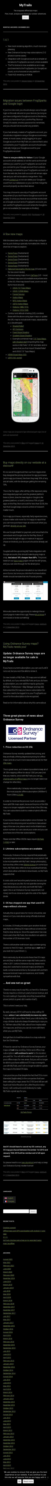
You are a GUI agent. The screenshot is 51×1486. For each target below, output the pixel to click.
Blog (23, 443)
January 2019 (8, 1288)
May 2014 (6, 1386)
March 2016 (7, 1339)
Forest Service (18, 294)
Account (24, 215)
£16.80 (20, 795)
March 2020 (7, 1272)
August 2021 (8, 1259)
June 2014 (7, 1383)
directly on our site (18, 526)
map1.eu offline (8, 1243)
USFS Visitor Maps (20, 304)
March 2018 (7, 1301)
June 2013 (7, 1421)
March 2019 (7, 1285)
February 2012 (8, 1468)
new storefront (27, 1162)
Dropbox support (9, 1228)
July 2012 (6, 1456)
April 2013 (7, 1427)
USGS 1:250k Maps (20, 291)
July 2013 (6, 1418)
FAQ (29, 215)
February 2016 (8, 1342)
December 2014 (9, 1367)
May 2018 (6, 1294)
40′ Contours (18, 329)
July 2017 (6, 1316)
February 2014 (8, 1396)
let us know (39, 615)
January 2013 (8, 1437)
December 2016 (9, 1326)
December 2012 (9, 1440)
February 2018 (8, 1304)
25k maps (7, 763)
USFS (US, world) (15, 358)
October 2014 (8, 1370)
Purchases (36, 215)
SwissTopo (12, 253)
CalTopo (34, 275)
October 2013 (8, 1408)
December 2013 (9, 1402)
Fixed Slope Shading (21, 332)
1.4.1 (6, 39)
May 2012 (6, 1462)
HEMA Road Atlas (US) (17, 355)
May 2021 (6, 1262)
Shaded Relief (18, 326)
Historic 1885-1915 (20, 307)
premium (43, 624)
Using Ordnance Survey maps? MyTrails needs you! (20, 645)
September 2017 (9, 1313)
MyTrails (25, 5)
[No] (47, 1477)
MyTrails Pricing (26, 1112)
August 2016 (8, 1332)
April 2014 (7, 1389)
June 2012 (7, 1459)
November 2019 (9, 1278)
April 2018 (7, 1297)
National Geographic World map (21, 269)
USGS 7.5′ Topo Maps (22, 288)
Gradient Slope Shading (22, 336)
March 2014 (7, 1392)
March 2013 (7, 1430)
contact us (13, 180)
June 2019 (7, 1281)
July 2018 (6, 1291)
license (30, 865)
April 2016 (7, 1335)
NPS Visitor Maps (20, 301)
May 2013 (6, 1424)
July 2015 (6, 1351)
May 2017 (6, 1320)
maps (37, 443)
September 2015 (9, 1348)
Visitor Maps (18, 297)
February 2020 (8, 1275)
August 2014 (8, 1377)
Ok (19, 1481)
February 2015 (8, 1361)
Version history (27, 81)
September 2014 (9, 1373)
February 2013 (8, 1434)
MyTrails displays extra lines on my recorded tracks (22, 1240)
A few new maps (12, 234)
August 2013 (8, 1415)
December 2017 (9, 1307)
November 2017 (9, 1310)
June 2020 (7, 1269)
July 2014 (6, 1380)
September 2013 (9, 1411)
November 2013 (9, 1405)
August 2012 (8, 1453)
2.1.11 (5, 1237)
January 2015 (8, 1364)
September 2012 (9, 1449)
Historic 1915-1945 (20, 310)
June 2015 (7, 1354)
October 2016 (8, 1329)
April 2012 (7, 1465)
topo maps (18, 561)
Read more (28, 1481)
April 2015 (7, 1358)
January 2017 (8, 1323)
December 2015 (9, 1345)
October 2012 (8, 1446)
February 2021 (8, 1266)
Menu (25, 17)
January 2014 (8, 1399)
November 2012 (9, 1443)
